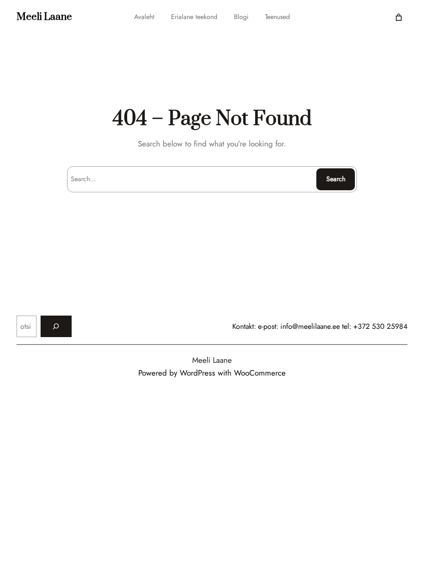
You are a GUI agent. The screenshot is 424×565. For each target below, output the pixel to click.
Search (335, 179)
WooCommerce (260, 372)
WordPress (197, 372)
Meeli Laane (44, 17)
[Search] (56, 326)
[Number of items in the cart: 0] (398, 17)
